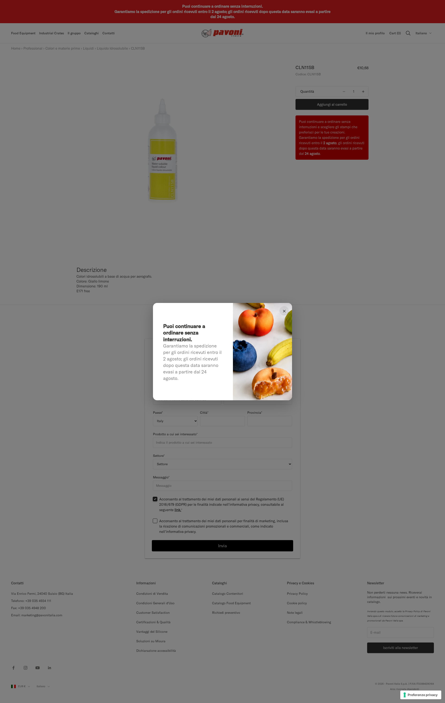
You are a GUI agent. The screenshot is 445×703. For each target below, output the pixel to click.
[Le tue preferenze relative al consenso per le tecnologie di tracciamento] (420, 694)
